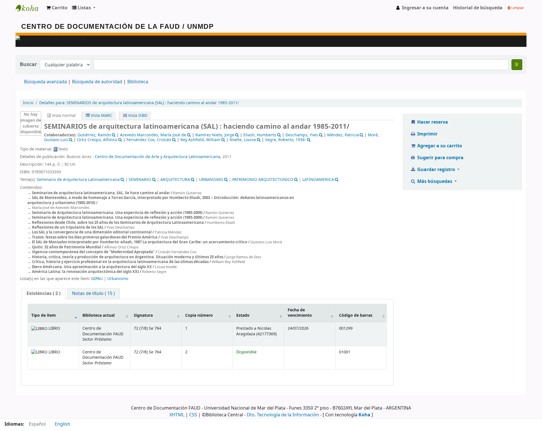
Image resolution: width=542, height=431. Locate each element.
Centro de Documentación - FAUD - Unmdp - (30, 8)
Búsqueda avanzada (45, 81)
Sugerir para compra (440, 157)
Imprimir (427, 134)
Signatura (143, 315)
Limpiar (517, 7)
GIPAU (97, 279)
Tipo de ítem (43, 315)
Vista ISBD (137, 116)
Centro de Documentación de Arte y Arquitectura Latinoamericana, (158, 157)
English (62, 424)
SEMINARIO (140, 180)
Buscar (28, 64)
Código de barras (355, 315)
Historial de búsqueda (477, 8)
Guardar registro (436, 169)
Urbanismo (117, 279)
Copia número (199, 315)
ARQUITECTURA (175, 180)
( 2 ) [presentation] (43, 293)
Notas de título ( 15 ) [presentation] (93, 293)
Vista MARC (101, 116)
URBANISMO (211, 180)
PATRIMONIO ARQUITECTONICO (262, 180)
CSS (193, 415)
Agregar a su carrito (439, 146)
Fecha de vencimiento (300, 312)
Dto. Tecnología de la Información (283, 415)
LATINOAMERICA (318, 180)
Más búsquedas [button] (434, 181)
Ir (517, 64)
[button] (57, 8)
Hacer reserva (432, 122)
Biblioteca (137, 81)
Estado (243, 315)
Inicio (28, 103)
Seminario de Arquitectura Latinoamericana (78, 180)
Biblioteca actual (98, 315)
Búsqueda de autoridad (97, 81)
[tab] (43, 293)
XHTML (176, 415)
